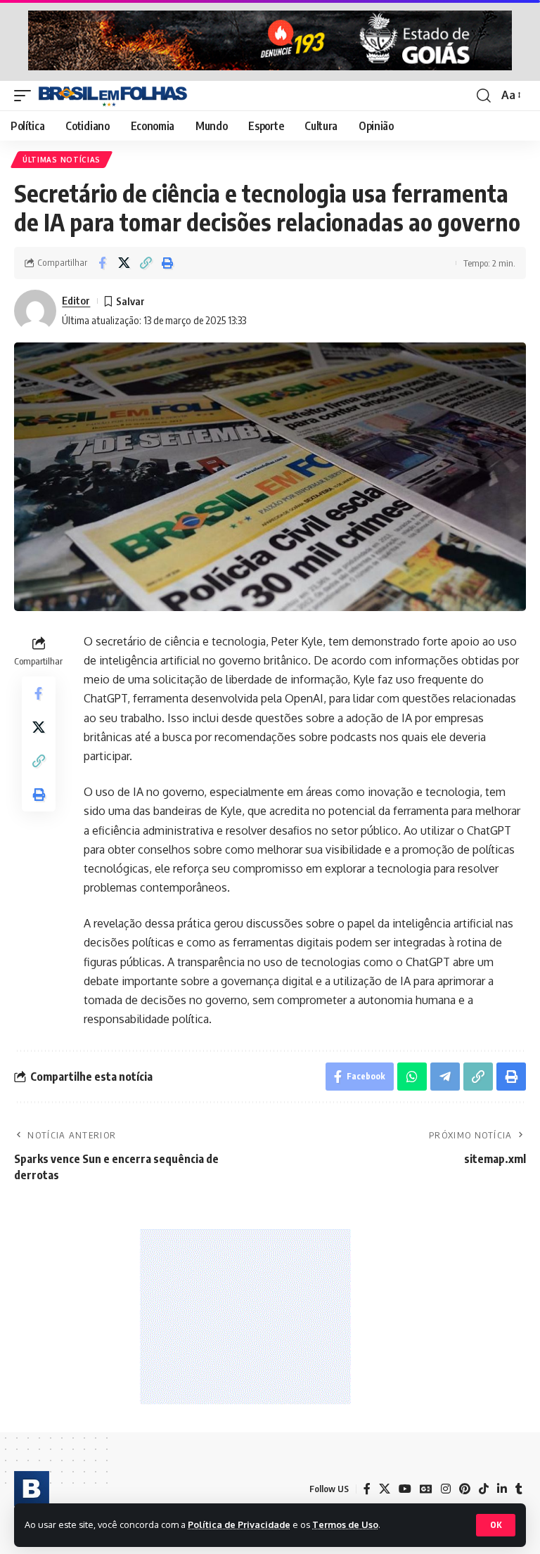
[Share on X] (124, 263)
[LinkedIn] (502, 1488)
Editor (76, 300)
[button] (495, 1525)
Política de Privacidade (239, 1524)
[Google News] (426, 1488)
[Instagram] (445, 1488)
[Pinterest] (465, 1488)
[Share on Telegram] (445, 1076)
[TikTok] (483, 1488)
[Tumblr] (519, 1488)
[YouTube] (405, 1488)
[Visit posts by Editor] (35, 311)
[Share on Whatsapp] (412, 1076)
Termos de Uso (345, 1524)
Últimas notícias (61, 159)
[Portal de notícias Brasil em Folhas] (113, 95)
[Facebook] (367, 1488)
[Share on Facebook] (102, 263)
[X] (384, 1488)
